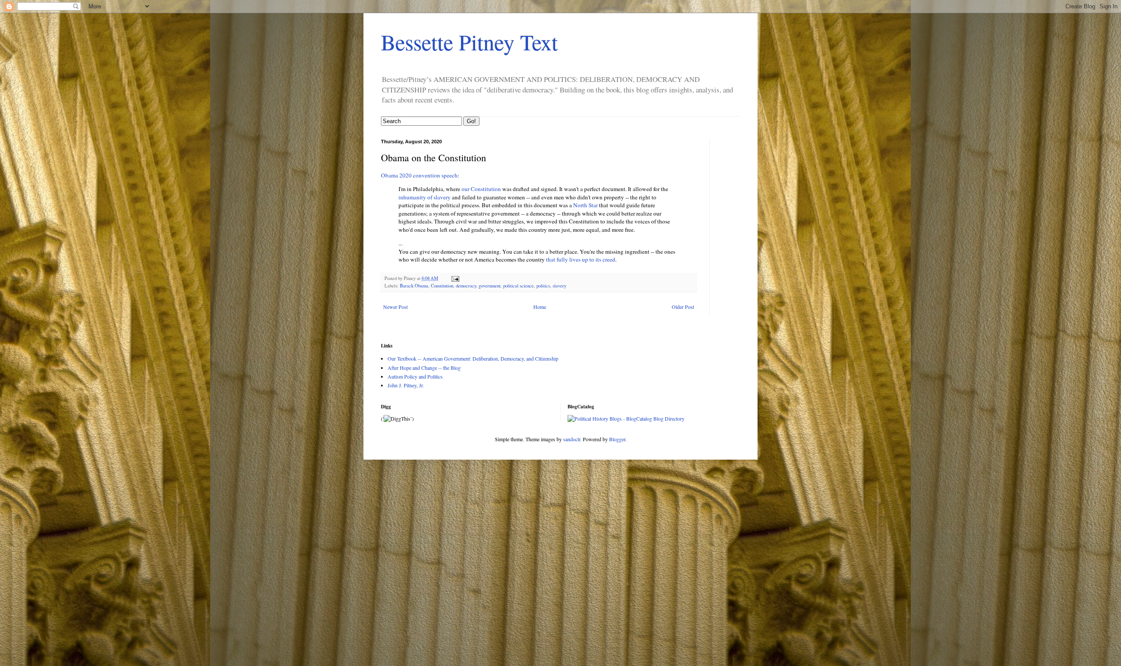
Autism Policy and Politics (415, 376)
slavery (559, 286)
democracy (466, 286)
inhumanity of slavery (424, 197)
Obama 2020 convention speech (419, 175)
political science (518, 286)
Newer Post (395, 306)
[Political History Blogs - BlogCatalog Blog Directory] (626, 418)
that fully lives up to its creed (580, 259)
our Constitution (481, 189)
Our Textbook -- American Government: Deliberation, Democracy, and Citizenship (473, 358)
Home (539, 306)
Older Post (683, 306)
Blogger (617, 439)
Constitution (442, 286)
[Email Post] (455, 278)
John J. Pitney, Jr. (406, 385)
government (490, 286)
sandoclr (571, 439)
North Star (585, 205)
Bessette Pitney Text (469, 42)
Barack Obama (414, 286)
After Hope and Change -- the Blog (424, 367)
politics (543, 286)
